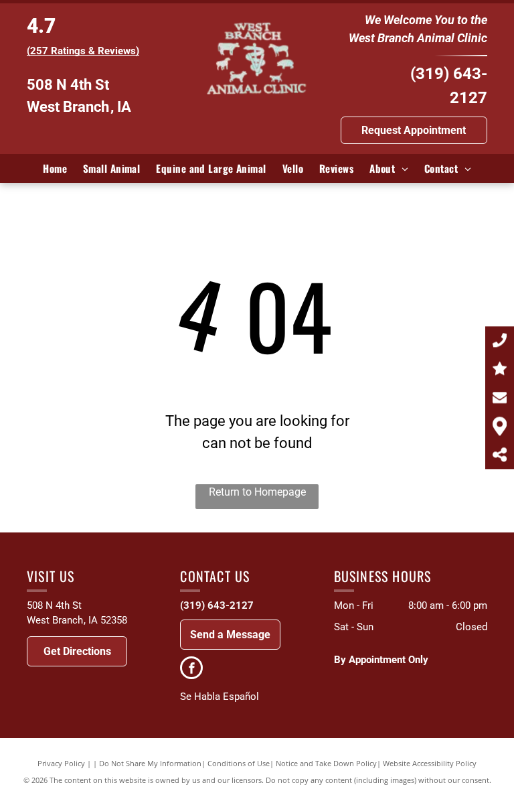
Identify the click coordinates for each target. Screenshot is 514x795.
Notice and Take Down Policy (326, 763)
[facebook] (191, 669)
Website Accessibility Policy (430, 763)
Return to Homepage (257, 492)
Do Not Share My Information (150, 763)
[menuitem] (55, 168)
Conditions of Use (238, 763)
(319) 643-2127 (217, 605)
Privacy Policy (61, 763)
